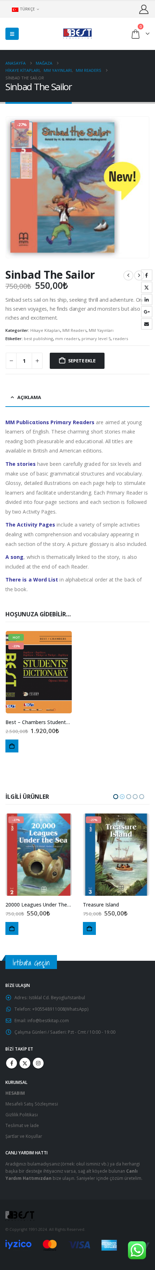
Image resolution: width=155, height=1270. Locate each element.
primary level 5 (96, 338)
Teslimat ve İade (22, 1125)
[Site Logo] (77, 33)
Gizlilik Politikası (21, 1114)
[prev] (128, 275)
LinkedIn (146, 299)
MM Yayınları (101, 330)
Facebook (146, 275)
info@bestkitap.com (48, 1020)
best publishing (38, 338)
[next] (139, 275)
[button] (12, 34)
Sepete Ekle (82, 360)
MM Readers (74, 330)
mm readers (67, 338)
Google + (146, 312)
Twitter (146, 287)
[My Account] (144, 9)
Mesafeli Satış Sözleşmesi (31, 1104)
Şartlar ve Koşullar (23, 1136)
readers (120, 338)
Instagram (38, 1063)
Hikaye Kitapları (45, 330)
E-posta (146, 324)
